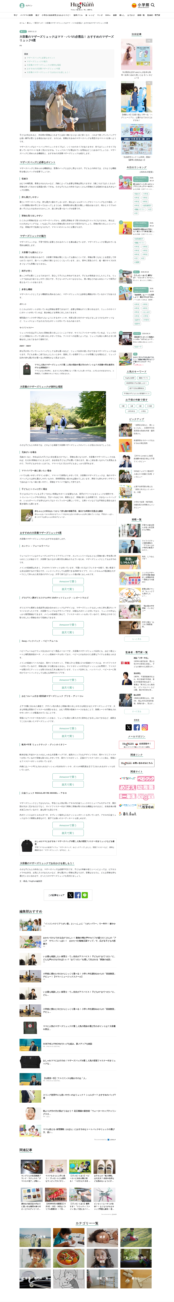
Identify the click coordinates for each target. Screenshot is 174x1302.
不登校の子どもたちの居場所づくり (136, 393)
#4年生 (136, 202)
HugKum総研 (129, 378)
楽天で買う (68, 589)
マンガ (100, 15)
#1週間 (136, 262)
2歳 (140, 406)
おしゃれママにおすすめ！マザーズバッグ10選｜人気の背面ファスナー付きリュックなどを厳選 (74, 842)
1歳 (131, 406)
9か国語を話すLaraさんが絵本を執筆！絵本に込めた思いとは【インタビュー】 (136, 75)
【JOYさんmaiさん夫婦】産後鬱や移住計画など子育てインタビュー (144, 458)
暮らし (122, 15)
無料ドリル (78, 15)
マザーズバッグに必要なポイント (41, 58)
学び (16, 15)
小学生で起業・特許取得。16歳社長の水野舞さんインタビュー (144, 505)
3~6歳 (149, 406)
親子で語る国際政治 (136, 388)
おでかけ (131, 15)
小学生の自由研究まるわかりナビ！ (56, 15)
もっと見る (136, 639)
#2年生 (136, 198)
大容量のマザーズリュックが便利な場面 (44, 65)
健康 (115, 15)
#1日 (150, 209)
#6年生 (145, 202)
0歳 (123, 406)
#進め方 (137, 194)
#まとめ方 (146, 312)
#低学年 (137, 320)
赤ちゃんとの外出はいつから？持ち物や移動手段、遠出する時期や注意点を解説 (69, 511)
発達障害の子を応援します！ (136, 383)
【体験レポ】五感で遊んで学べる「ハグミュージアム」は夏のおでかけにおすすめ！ (136, 117)
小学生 (143, 411)
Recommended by (100, 1139)
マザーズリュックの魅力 (37, 61)
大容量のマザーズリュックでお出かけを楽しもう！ (48, 72)
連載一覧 (141, 15)
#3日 (136, 213)
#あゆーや (138, 347)
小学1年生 (131, 411)
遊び (37, 15)
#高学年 (137, 324)
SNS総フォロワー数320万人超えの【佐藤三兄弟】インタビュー (144, 474)
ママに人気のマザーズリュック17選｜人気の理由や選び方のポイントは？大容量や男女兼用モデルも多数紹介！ (74, 366)
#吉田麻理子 (147, 205)
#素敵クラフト (139, 209)
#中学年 (146, 320)
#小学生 (145, 316)
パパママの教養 (26, 15)
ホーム (22, 23)
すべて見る (136, 711)
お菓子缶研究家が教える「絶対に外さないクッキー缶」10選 (144, 489)
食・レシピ (90, 15)
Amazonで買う (68, 581)
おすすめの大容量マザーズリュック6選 (43, 69)
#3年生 (145, 198)
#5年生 (136, 205)
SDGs (108, 15)
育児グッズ (38, 23)
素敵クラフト (143, 378)
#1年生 (145, 194)
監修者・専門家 (153, 15)
